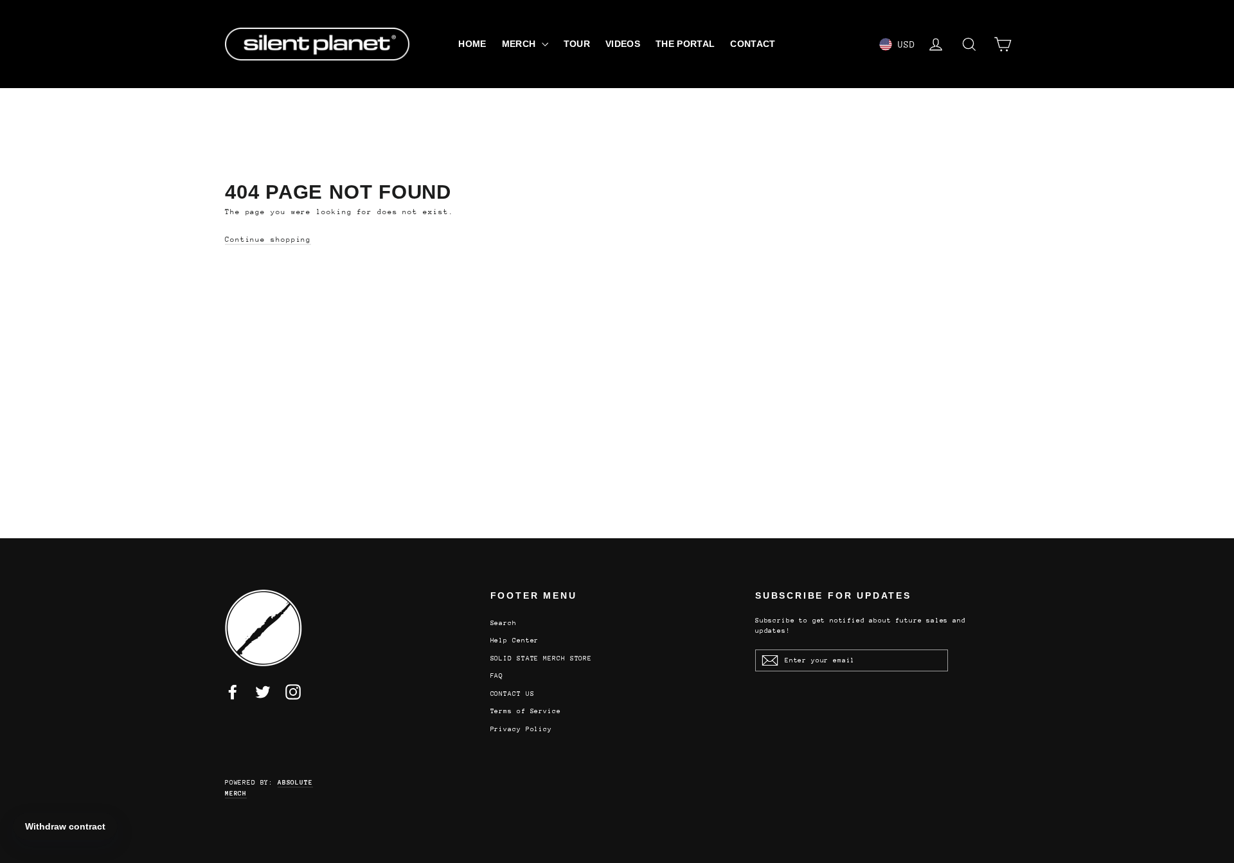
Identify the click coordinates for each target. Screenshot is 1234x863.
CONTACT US (512, 694)
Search (503, 623)
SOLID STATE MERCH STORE (541, 658)
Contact (752, 44)
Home (472, 44)
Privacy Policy (521, 729)
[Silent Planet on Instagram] (293, 692)
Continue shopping (268, 239)
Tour (577, 44)
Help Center (514, 640)
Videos (622, 44)
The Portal (685, 44)
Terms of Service (525, 711)
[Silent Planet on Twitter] (263, 692)
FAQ (497, 676)
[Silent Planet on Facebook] (232, 692)
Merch (520, 44)
